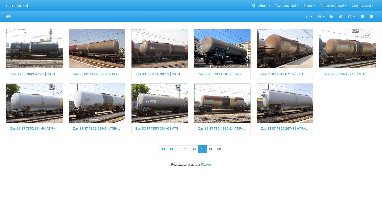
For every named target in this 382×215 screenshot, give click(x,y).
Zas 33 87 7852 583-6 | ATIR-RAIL (97, 128)
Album (263, 6)
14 (194, 149)
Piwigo (206, 164)
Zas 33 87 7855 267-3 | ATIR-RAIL (285, 128)
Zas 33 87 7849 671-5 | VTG (282, 74)
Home (8, 17)
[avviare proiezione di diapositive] (331, 17)
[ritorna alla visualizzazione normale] (340, 17)
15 (202, 149)
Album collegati (332, 6)
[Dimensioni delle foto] (321, 17)
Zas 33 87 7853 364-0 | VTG (156, 128)
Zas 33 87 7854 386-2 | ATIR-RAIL (222, 128)
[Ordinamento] (308, 17)
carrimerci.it (17, 5)
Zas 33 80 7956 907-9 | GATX (95, 74)
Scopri (308, 6)
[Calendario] (351, 17)
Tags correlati (285, 6)
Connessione (361, 6)
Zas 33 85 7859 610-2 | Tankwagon (222, 74)
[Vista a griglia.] (362, 17)
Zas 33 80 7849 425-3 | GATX (32, 74)
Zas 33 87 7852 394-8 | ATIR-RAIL (34, 128)
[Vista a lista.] (371, 17)
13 (186, 149)
